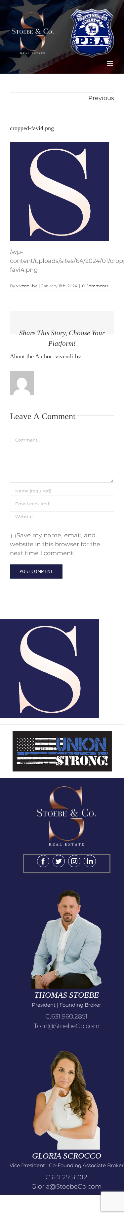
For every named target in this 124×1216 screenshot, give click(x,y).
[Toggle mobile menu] (110, 63)
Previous (101, 98)
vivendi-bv (26, 285)
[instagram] (74, 861)
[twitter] (59, 861)
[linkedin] (90, 861)
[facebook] (43, 861)
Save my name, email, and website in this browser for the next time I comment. (55, 544)
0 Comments (95, 285)
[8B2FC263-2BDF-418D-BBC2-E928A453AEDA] (66, 781)
